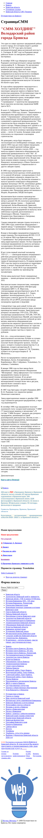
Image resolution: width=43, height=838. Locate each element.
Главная (9, 3)
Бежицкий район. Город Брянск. (19, 670)
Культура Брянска (13, 659)
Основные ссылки (13, 9)
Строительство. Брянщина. (17, 638)
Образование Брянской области (18, 625)
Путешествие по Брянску (11, 16)
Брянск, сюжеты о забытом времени (20, 713)
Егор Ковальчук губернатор (17, 690)
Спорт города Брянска (15, 666)
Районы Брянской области (16, 614)
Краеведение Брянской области (18, 718)
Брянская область (13, 7)
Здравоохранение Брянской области (20, 623)
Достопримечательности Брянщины (20, 620)
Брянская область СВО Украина (19, 12)
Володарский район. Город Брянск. (20, 672)
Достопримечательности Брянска (19, 655)
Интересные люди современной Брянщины (23, 700)
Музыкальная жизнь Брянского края (20, 633)
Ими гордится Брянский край (18, 698)
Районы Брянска (12, 668)
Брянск (8, 5)
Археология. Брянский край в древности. (23, 597)
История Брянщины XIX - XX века (20, 601)
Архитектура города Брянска (17, 657)
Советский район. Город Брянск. (19, 675)
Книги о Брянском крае (15, 709)
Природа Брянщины (14, 724)
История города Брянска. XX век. (19, 651)
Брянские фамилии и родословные (20, 703)
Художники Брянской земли (17, 631)
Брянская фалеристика (15, 720)
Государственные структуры (17, 685)
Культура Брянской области (17, 627)
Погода (9, 729)
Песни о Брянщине (13, 711)
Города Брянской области (16, 612)
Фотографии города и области (18, 705)
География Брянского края (16, 722)
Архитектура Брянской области (18, 618)
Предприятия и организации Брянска (21, 681)
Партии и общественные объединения (21, 688)
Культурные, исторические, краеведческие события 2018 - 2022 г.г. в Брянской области (21, 516)
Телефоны (10, 731)
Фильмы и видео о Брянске (17, 707)
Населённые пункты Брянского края (20, 616)
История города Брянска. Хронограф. (21, 653)
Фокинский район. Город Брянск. (19, 677)
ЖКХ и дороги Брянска (15, 683)
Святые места (11, 727)
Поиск (4, 587)
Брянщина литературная (16, 629)
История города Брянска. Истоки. (19, 648)
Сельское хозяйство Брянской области (21, 636)
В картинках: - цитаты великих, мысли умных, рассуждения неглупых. (22, 641)
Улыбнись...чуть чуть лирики (18, 733)
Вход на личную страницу (16, 577)
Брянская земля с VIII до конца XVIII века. (23, 599)
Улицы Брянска (12, 679)
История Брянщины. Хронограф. (19, 603)
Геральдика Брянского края (17, 605)
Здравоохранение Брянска (16, 664)
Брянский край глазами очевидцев (20, 716)
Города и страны (12, 696)
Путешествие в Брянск (15, 694)
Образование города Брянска (17, 662)
